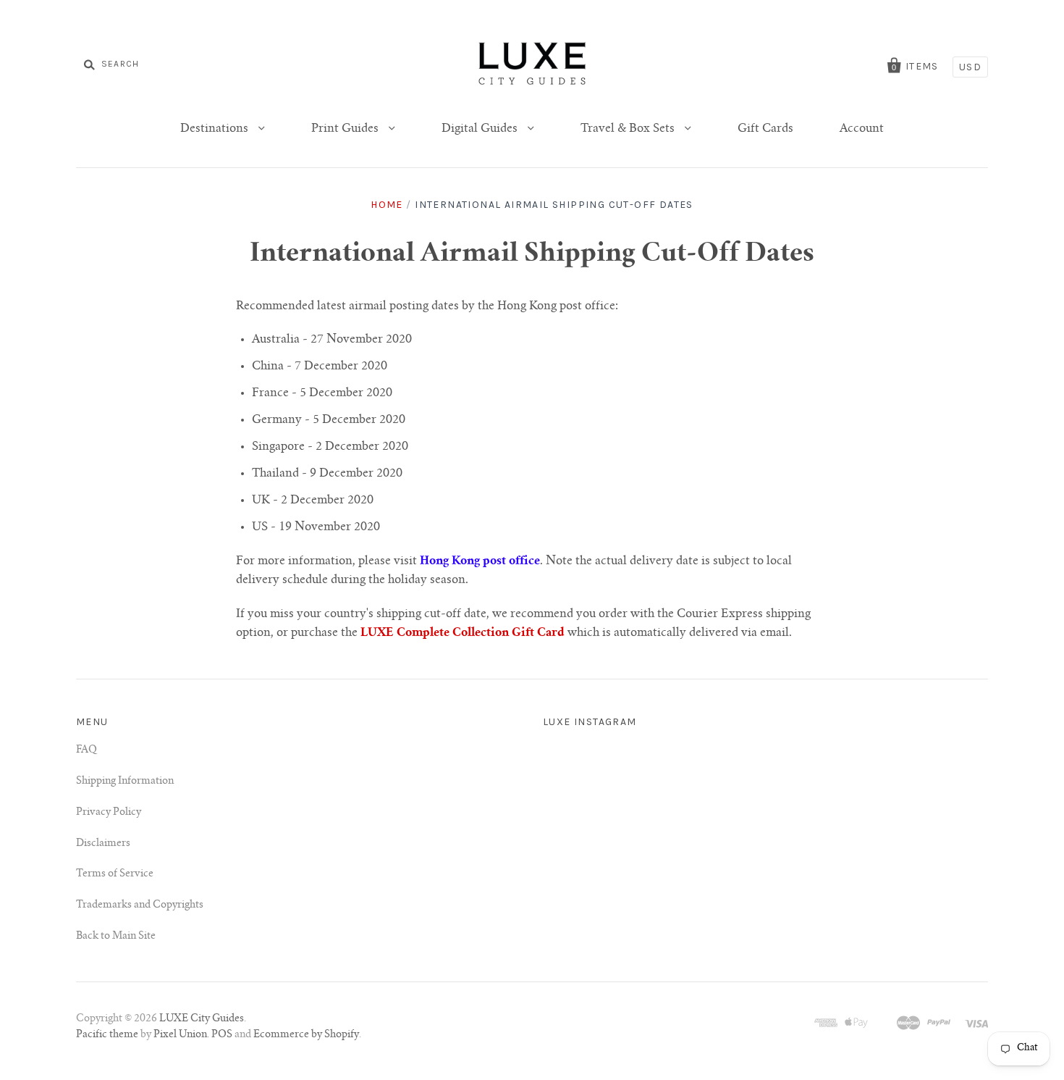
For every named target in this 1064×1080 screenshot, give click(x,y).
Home (387, 204)
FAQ (86, 750)
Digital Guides (481, 129)
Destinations (215, 129)
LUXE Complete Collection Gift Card (462, 633)
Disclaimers (103, 844)
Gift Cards (765, 129)
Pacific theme (107, 1035)
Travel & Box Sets (628, 129)
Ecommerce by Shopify (306, 1035)
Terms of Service (114, 874)
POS (221, 1035)
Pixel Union (180, 1035)
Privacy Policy (108, 813)
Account (862, 129)
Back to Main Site (116, 937)
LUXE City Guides (201, 1019)
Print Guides (346, 129)
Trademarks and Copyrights (139, 905)
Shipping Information (125, 781)
